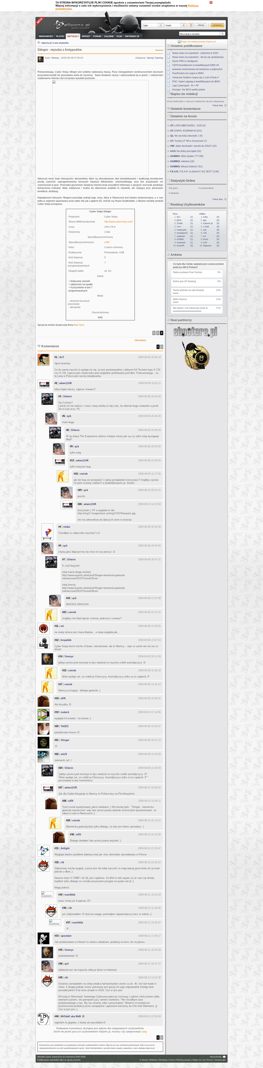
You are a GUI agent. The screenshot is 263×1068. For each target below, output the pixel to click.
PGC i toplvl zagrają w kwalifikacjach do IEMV (196, 81)
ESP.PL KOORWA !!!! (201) (186, 130)
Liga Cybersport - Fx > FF (185, 85)
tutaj (144, 1031)
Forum (172, 1060)
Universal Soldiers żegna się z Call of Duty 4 (195, 77)
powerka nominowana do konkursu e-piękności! (197, 69)
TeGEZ (65, 726)
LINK (107, 242)
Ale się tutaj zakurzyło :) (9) (186, 135)
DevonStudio (216, 1057)
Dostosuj (159, 50)
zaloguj (201, 25)
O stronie (144, 1060)
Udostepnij (140, 340)
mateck (65, 712)
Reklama (153, 1060)
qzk (69, 416)
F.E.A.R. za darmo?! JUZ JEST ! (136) (194, 171)
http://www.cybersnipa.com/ (118, 221)
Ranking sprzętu (183, 1060)
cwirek (84, 473)
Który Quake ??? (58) (186, 156)
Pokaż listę (218, 105)
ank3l (64, 754)
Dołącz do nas (199, 1060)
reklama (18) (182, 161)
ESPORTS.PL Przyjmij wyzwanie (72, 25)
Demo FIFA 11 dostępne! (185, 61)
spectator (66, 935)
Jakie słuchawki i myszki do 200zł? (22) (193, 146)
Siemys (55, 58)
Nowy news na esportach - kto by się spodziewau (198, 57)
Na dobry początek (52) (185, 151)
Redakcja (163, 1060)
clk (62, 862)
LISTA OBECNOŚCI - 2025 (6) (188, 125)
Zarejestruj (217, 25)
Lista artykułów (61, 43)
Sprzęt (150, 58)
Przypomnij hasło (191, 25)
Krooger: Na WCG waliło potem (188, 89)
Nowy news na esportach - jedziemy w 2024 (195, 53)
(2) (185, 217)
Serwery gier (220, 1060)
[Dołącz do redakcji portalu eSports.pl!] (197, 41)
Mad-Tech (79, 325)
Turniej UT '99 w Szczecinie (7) (188, 141)
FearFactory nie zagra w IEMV (188, 73)
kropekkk (66, 640)
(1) (185, 223)
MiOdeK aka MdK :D (72, 1016)
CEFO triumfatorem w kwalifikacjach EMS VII (195, 65)
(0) (185, 245)
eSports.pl (46, 43)
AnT (61, 357)
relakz (66, 526)
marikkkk (69, 894)
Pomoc (210, 1060)
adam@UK (65, 383)
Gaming (159, 58)
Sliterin (67, 396)
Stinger (65, 740)
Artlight (65, 848)
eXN (63, 698)
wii (62, 626)
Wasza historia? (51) (186, 166)
